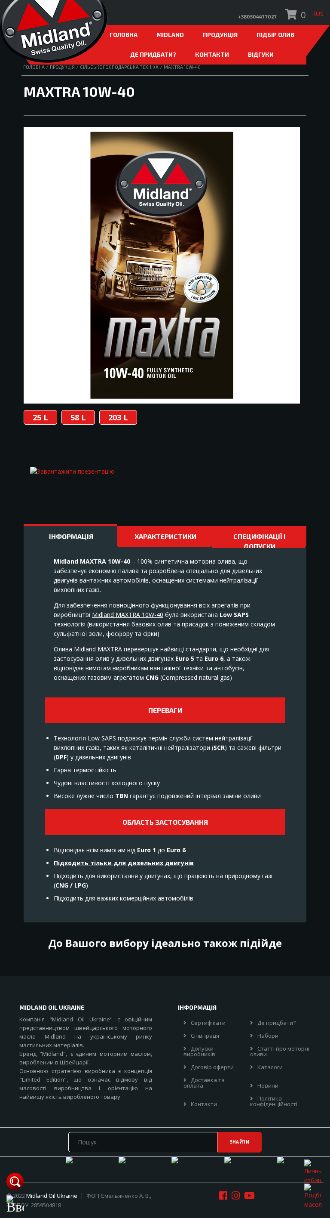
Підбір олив (275, 34)
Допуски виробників (199, 1051)
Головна (124, 34)
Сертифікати (208, 1023)
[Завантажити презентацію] (72, 471)
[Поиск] (15, 1179)
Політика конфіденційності (273, 1101)
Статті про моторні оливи (279, 1051)
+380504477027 (257, 16)
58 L (78, 417)
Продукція (220, 34)
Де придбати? (153, 54)
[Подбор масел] (312, 1196)
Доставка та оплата (204, 1082)
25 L (40, 417)
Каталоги (270, 1067)
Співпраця (205, 1036)
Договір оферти (212, 1067)
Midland (170, 34)
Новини (267, 1085)
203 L (118, 417)
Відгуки (261, 54)
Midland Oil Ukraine (51, 1195)
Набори (267, 1036)
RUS (318, 13)
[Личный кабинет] (312, 1172)
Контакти (212, 54)
